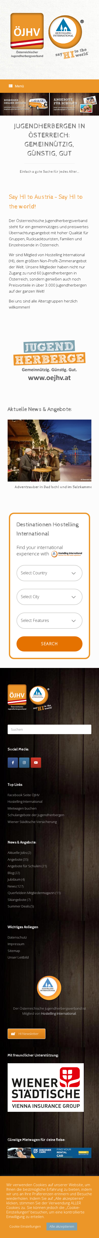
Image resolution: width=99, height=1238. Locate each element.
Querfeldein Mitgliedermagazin (31, 893)
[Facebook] (13, 762)
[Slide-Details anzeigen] (24, 104)
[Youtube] (36, 762)
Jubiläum (14, 879)
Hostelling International (25, 801)
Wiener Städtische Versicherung (32, 821)
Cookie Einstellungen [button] (25, 1226)
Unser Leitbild (18, 957)
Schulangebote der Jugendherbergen (36, 815)
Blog (11, 873)
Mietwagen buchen (22, 808)
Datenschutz (17, 937)
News (12, 886)
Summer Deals (19, 906)
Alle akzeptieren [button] (62, 1226)
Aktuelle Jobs (17, 852)
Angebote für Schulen (24, 866)
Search (49, 643)
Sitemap (14, 950)
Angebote (15, 859)
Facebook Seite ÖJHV (24, 795)
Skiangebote (17, 899)
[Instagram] (24, 762)
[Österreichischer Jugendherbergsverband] (49, 35)
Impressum (16, 944)
